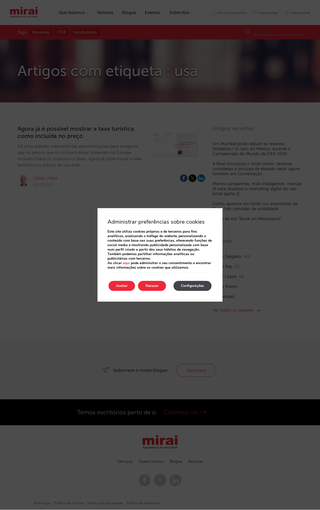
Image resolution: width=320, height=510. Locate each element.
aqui (126, 263)
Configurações (192, 285)
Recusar (152, 285)
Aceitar (122, 285)
